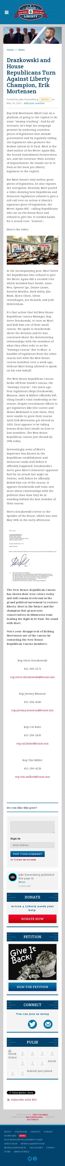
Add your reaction (34, 103)
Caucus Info (36, 1147)
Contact (36, 1132)
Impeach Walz (21, 1151)
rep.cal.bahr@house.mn (32, 743)
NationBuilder (34, 1117)
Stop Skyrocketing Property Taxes (23, 1139)
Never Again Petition (33, 1143)
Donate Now (32, 919)
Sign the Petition (32, 987)
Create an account (25, 859)
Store (7, 1151)
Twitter (37, 1115)
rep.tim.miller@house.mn (32, 776)
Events (50, 1147)
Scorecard (10, 1136)
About (7, 1132)
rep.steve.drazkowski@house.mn (32, 677)
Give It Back (11, 1143)
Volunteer (21, 1132)
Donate (48, 1132)
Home (10, 49)
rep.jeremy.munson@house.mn (32, 710)
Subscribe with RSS (24, 1099)
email (45, 1115)
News (21, 49)
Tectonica (32, 1120)
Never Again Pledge (15, 1147)
